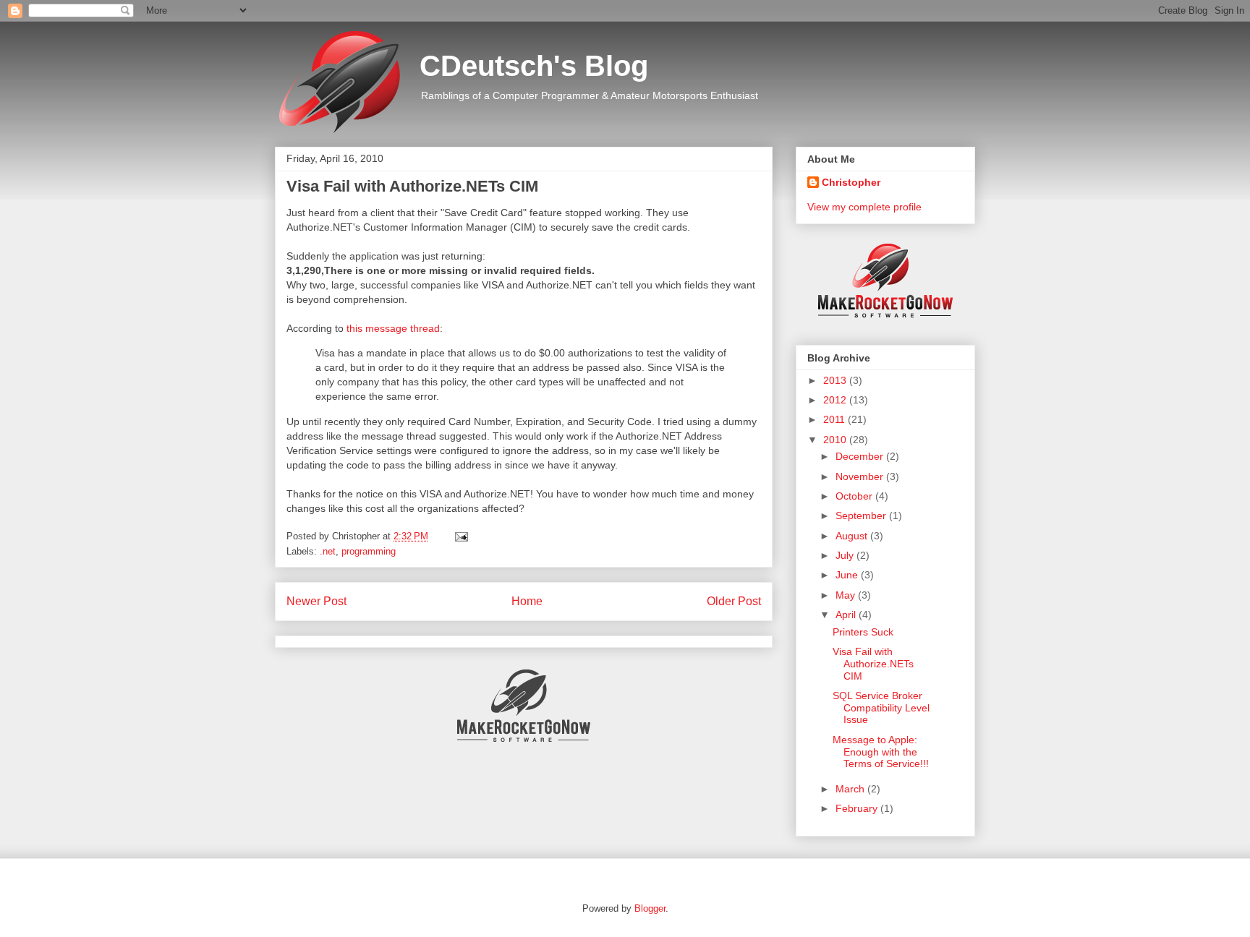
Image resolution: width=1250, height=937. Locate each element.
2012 (836, 400)
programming (368, 551)
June (848, 575)
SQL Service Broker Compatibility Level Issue (881, 708)
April (847, 614)
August (853, 536)
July (846, 555)
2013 (836, 380)
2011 (835, 419)
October (855, 496)
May (847, 595)
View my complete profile (864, 207)
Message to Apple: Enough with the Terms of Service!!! (881, 752)
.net (328, 551)
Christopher (851, 182)
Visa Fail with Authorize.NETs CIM (873, 664)
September (862, 515)
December (861, 456)
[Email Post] (459, 536)
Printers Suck (863, 632)
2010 (836, 439)
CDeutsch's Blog (534, 66)
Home (527, 601)
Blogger (650, 908)
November (861, 476)
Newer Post (316, 601)
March (851, 789)
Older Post (734, 601)
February (858, 808)
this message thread (393, 328)
